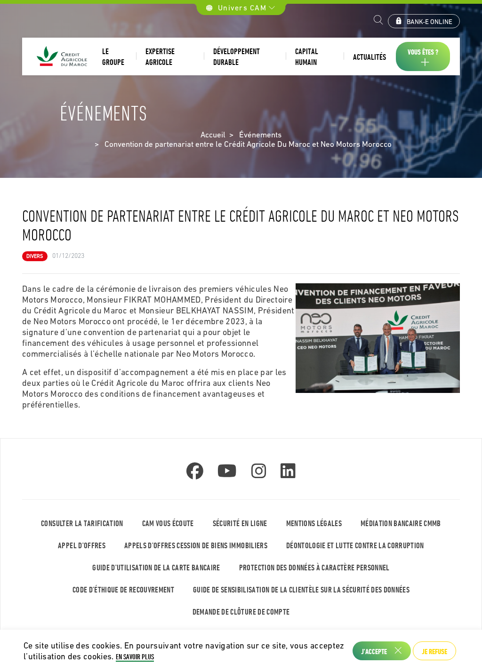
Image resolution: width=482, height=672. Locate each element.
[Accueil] (62, 56)
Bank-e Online (429, 21)
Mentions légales (314, 523)
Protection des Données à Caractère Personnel (314, 567)
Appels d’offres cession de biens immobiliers (195, 545)
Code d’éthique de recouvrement (123, 589)
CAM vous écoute (168, 523)
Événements (260, 134)
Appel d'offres (81, 545)
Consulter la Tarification (82, 523)
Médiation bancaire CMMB (401, 523)
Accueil (213, 134)
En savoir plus (135, 656)
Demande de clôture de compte (241, 611)
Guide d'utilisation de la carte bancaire (156, 567)
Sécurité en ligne (240, 523)
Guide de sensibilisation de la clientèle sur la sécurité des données (301, 589)
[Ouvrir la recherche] (378, 21)
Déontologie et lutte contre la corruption (355, 545)
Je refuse (434, 651)
